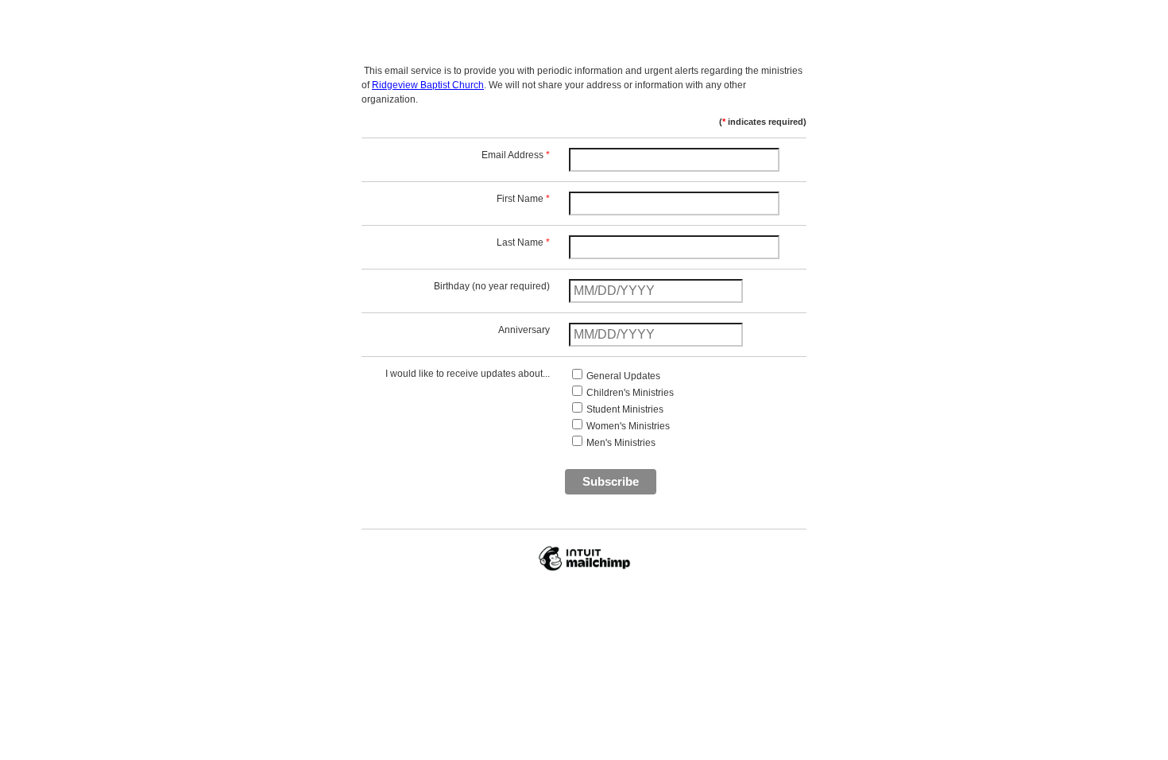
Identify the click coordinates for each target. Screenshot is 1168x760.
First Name (523, 198)
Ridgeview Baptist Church (428, 85)
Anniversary (524, 329)
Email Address (516, 155)
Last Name (523, 242)
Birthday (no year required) (492, 286)
